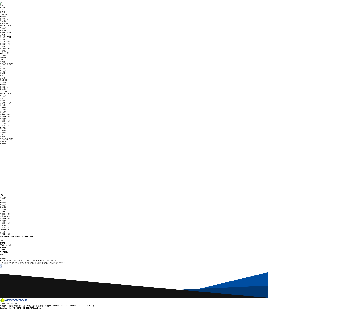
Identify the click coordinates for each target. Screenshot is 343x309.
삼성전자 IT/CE (5, 37)
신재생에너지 (5, 44)
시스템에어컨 (5, 48)
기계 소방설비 (5, 23)
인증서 (2, 12)
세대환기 (3, 46)
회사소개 (3, 5)
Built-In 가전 (4, 53)
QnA (1, 60)
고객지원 (3, 55)
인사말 (2, 7)
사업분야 (3, 16)
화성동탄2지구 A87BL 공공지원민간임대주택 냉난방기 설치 (28, 261)
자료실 (2, 62)
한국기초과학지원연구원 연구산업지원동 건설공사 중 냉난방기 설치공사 (33, 263)
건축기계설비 (5, 42)
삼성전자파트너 (5, 26)
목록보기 (3, 258)
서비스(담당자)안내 (7, 64)
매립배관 (3, 51)
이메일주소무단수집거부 (9, 304)
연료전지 (3, 35)
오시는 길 (3, 14)
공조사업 (3, 21)
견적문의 (3, 66)
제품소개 (3, 28)
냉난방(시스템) (5, 32)
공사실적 (3, 39)
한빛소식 (3, 58)
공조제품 (3, 30)
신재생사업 (4, 19)
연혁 (1, 10)
